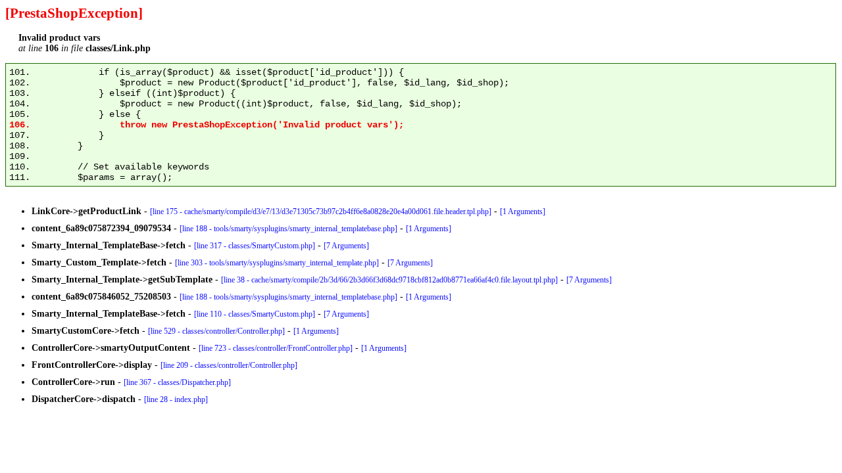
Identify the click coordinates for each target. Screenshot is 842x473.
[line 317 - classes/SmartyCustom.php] (254, 245)
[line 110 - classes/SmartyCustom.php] (254, 314)
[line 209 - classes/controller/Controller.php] (229, 365)
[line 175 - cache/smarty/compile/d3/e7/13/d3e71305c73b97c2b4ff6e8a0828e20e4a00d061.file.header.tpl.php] (320, 211)
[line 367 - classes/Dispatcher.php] (177, 382)
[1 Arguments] (522, 211)
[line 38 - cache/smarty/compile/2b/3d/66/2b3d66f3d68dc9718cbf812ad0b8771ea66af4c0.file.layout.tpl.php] (389, 279)
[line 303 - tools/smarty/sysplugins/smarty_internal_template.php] (277, 262)
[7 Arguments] (346, 245)
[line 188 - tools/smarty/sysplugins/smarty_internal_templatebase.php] (288, 228)
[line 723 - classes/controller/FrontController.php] (276, 348)
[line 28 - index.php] (176, 399)
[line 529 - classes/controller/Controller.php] (216, 331)
